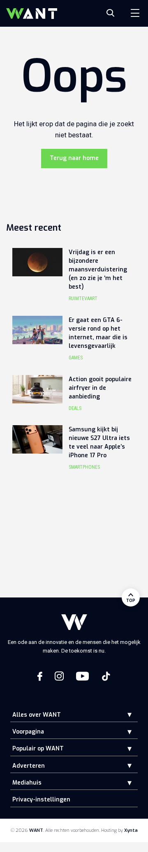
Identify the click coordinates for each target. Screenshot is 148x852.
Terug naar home (74, 158)
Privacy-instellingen (41, 799)
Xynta (131, 830)
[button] (123, 714)
